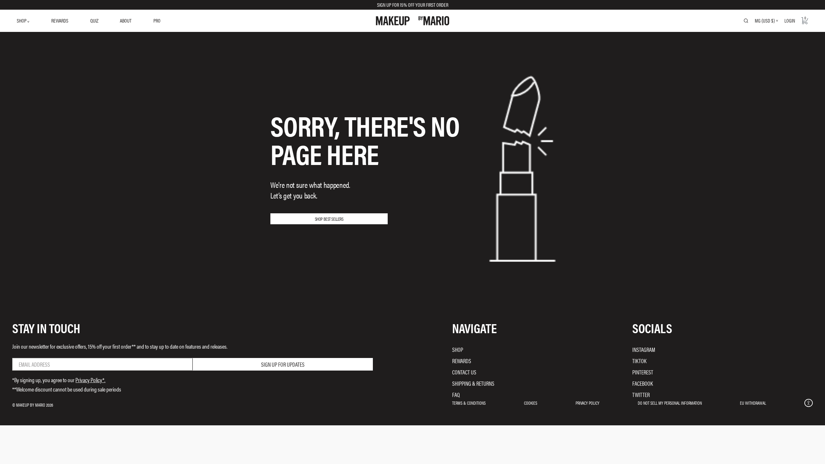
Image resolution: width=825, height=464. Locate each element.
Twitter (641, 395)
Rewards (461, 361)
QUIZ (94, 20)
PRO (156, 20)
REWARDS (59, 20)
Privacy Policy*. (90, 380)
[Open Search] (746, 20)
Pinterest (642, 372)
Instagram (643, 349)
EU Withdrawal (753, 403)
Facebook (642, 383)
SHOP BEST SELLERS (329, 219)
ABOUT (125, 20)
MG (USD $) (765, 20)
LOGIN (789, 20)
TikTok (639, 361)
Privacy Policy (587, 403)
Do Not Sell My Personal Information (670, 403)
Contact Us (464, 372)
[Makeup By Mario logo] (412, 20)
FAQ (456, 395)
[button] (808, 403)
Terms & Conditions (469, 403)
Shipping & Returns (473, 383)
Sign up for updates (283, 364)
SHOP (22, 20)
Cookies (530, 403)
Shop (457, 349)
